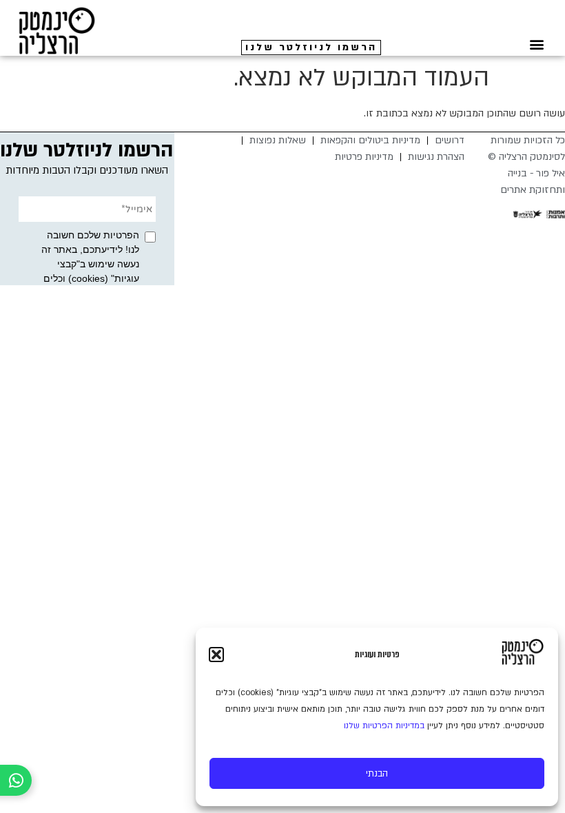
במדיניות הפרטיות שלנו (384, 725)
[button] (216, 654)
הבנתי (377, 774)
